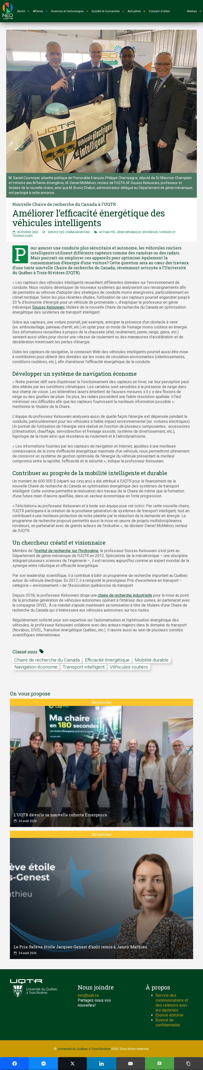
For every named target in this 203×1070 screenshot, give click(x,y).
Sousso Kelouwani (48, 307)
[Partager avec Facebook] (14, 1063)
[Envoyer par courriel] (130, 1063)
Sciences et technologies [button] (67, 11)
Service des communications (69, 232)
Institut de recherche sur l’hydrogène (66, 550)
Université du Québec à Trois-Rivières (83, 1049)
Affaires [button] (38, 11)
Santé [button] (21, 11)
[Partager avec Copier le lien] (188, 1063)
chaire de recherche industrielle (125, 595)
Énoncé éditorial (169, 1015)
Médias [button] (192, 11)
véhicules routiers (129, 667)
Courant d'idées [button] (159, 11)
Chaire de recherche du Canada (47, 660)
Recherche (150, 232)
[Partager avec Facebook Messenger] (43, 1063)
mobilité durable (152, 660)
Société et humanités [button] (106, 11)
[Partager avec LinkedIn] (101, 1063)
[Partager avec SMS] (159, 1063)
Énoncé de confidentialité (167, 1022)
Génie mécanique (129, 232)
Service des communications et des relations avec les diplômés (171, 1003)
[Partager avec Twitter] (72, 1063)
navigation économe (35, 667)
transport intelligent (84, 667)
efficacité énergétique (107, 660)
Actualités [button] (134, 11)
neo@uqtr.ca (88, 995)
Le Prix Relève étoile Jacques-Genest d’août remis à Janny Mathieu (80, 946)
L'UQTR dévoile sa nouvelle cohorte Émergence (60, 814)
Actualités (107, 232)
